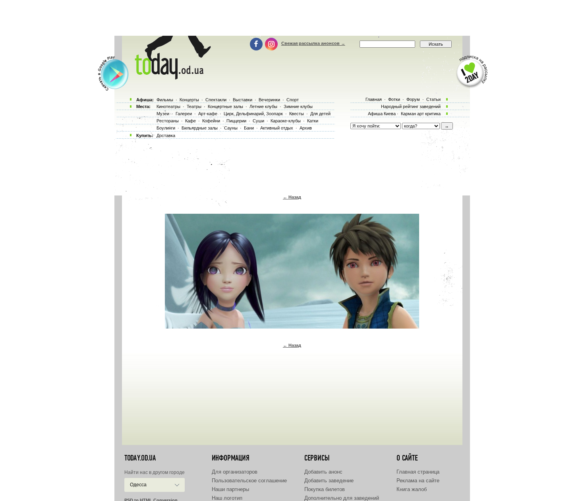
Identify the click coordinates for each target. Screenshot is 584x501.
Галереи (184, 113)
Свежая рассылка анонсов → (313, 43)
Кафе (190, 120)
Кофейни (211, 120)
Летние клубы (263, 106)
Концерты (189, 99)
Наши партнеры (230, 489)
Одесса (138, 484)
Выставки (242, 99)
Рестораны (168, 120)
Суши (258, 120)
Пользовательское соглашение (249, 481)
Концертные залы (225, 106)
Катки (312, 120)
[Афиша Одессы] (171, 77)
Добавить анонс (323, 472)
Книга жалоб (411, 489)
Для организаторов (234, 472)
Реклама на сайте (417, 481)
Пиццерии (236, 120)
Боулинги (166, 128)
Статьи (433, 99)
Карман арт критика (421, 113)
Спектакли (215, 99)
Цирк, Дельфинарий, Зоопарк (253, 113)
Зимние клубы (298, 106)
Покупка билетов (324, 489)
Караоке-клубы (286, 120)
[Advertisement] (292, 18)
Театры (194, 106)
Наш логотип (227, 498)
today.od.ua (140, 458)
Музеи (163, 113)
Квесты (296, 113)
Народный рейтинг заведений (411, 106)
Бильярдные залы (200, 128)
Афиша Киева (382, 113)
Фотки (394, 99)
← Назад (292, 197)
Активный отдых (276, 128)
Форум (413, 99)
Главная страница (417, 472)
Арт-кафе (207, 113)
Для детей (320, 113)
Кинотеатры (168, 106)
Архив (306, 128)
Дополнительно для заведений (341, 498)
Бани (249, 128)
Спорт (292, 99)
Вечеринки (269, 99)
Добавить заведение (329, 481)
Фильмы (165, 99)
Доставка (166, 135)
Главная (373, 99)
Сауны (231, 128)
